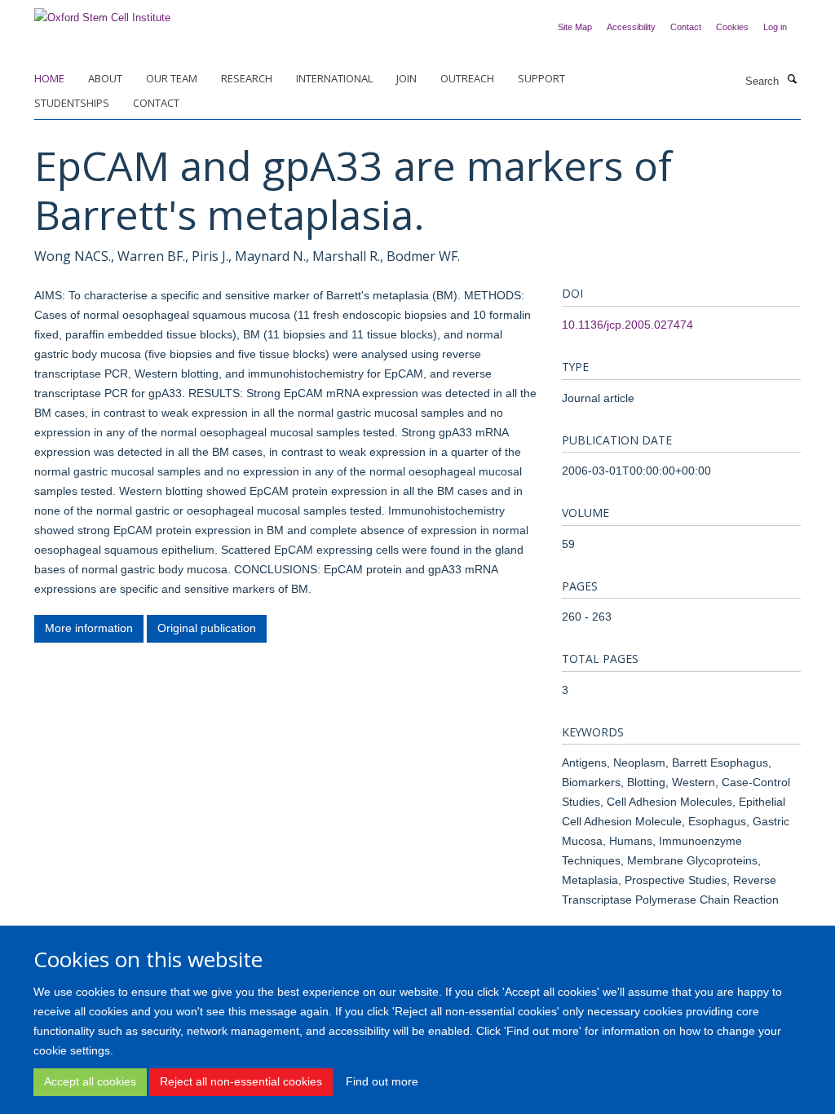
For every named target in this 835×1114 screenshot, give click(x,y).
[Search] (792, 80)
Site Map (575, 27)
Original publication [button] (206, 627)
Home (49, 78)
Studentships (71, 102)
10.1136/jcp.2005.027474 (627, 324)
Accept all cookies (90, 1081)
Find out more (382, 1081)
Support (541, 78)
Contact (685, 27)
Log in (775, 27)
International (334, 78)
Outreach (467, 78)
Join (406, 78)
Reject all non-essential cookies (241, 1081)
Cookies (732, 27)
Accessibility (631, 27)
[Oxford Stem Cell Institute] (102, 13)
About (105, 78)
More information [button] (89, 627)
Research (246, 78)
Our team (171, 78)
